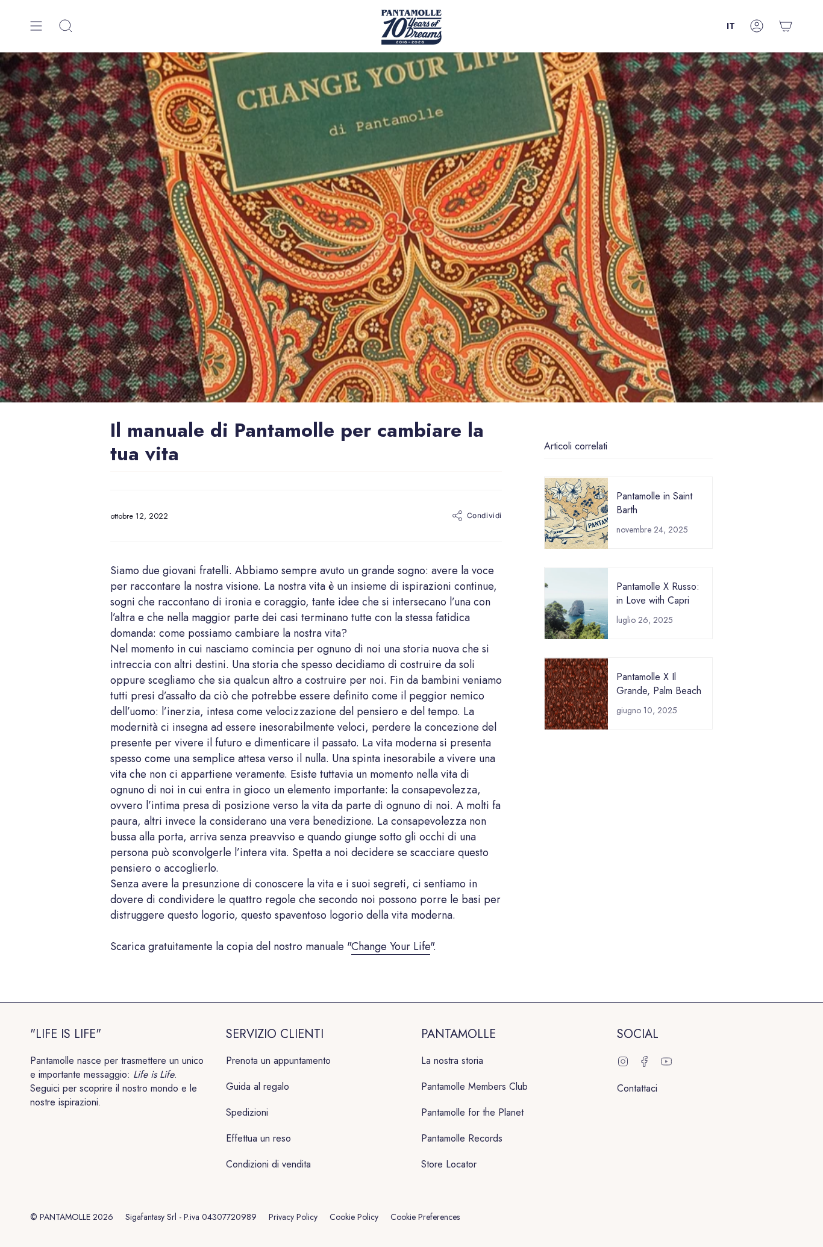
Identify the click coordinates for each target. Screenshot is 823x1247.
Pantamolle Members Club (474, 1086)
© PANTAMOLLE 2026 (71, 1217)
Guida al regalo (257, 1086)
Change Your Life (390, 946)
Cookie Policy (354, 1217)
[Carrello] (785, 26)
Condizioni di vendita (268, 1164)
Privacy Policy (293, 1217)
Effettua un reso (258, 1138)
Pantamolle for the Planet (472, 1112)
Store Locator (449, 1164)
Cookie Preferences (425, 1217)
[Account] (756, 26)
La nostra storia (452, 1060)
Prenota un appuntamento (278, 1060)
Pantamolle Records (461, 1138)
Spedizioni (247, 1112)
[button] (65, 26)
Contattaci (637, 1088)
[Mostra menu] (36, 26)
